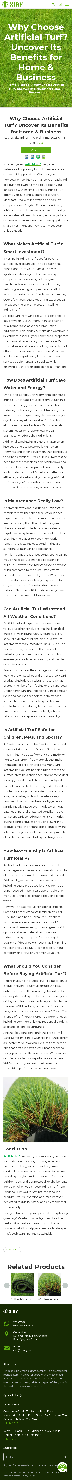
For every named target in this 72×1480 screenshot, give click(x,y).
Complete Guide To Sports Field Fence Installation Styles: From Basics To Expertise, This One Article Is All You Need (35, 1415)
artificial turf (12, 1249)
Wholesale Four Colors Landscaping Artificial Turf (49, 1299)
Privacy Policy (28, 1475)
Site (41, 142)
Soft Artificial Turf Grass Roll (22, 1299)
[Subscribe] (65, 1457)
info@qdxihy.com (23, 1350)
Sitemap (16, 1475)
